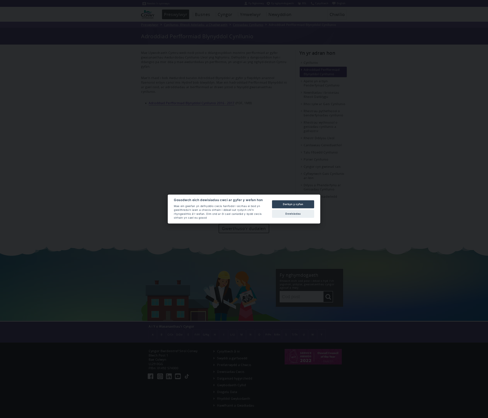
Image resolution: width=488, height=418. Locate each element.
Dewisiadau (293, 213)
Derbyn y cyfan (293, 204)
